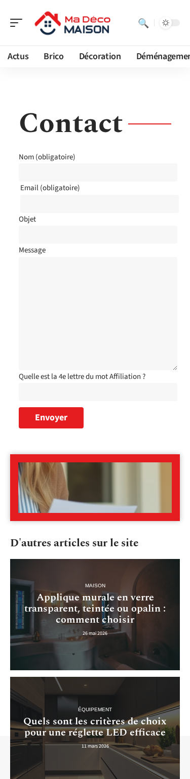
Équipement (95, 709)
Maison (95, 585)
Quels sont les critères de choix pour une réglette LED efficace (95, 727)
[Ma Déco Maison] (73, 23)
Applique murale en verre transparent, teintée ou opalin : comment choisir (95, 608)
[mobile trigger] (18, 23)
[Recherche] (143, 22)
